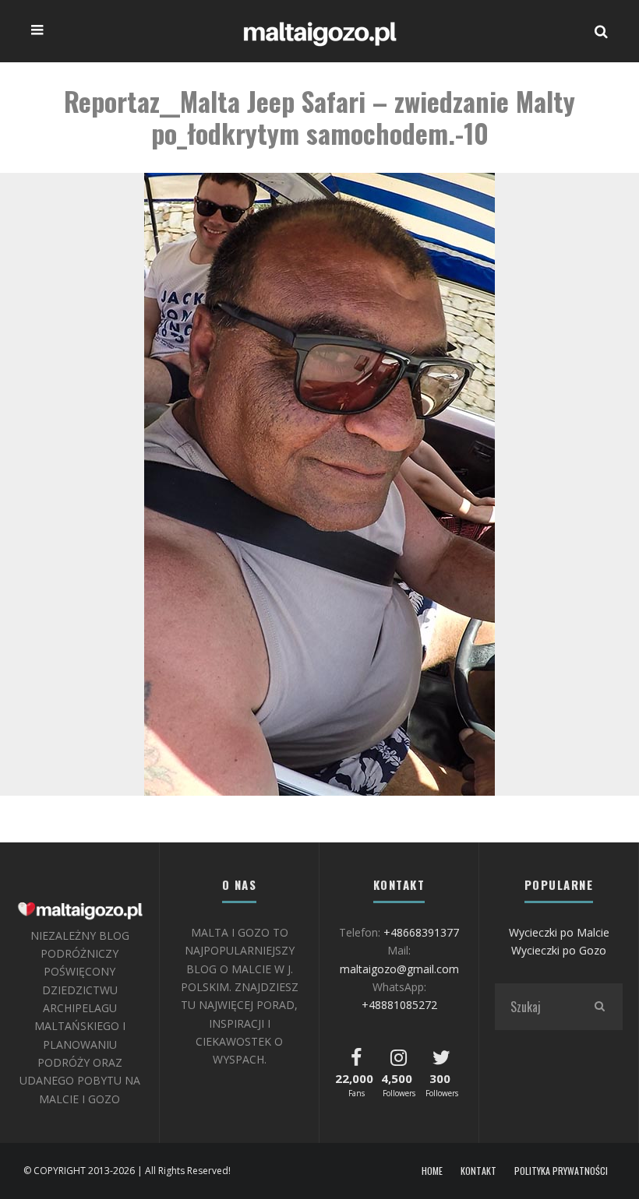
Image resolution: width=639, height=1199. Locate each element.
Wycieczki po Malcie (559, 932)
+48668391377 (421, 932)
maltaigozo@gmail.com (399, 969)
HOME (432, 1171)
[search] (599, 1006)
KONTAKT (478, 1171)
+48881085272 (399, 1004)
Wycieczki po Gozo (558, 950)
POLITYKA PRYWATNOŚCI (561, 1171)
